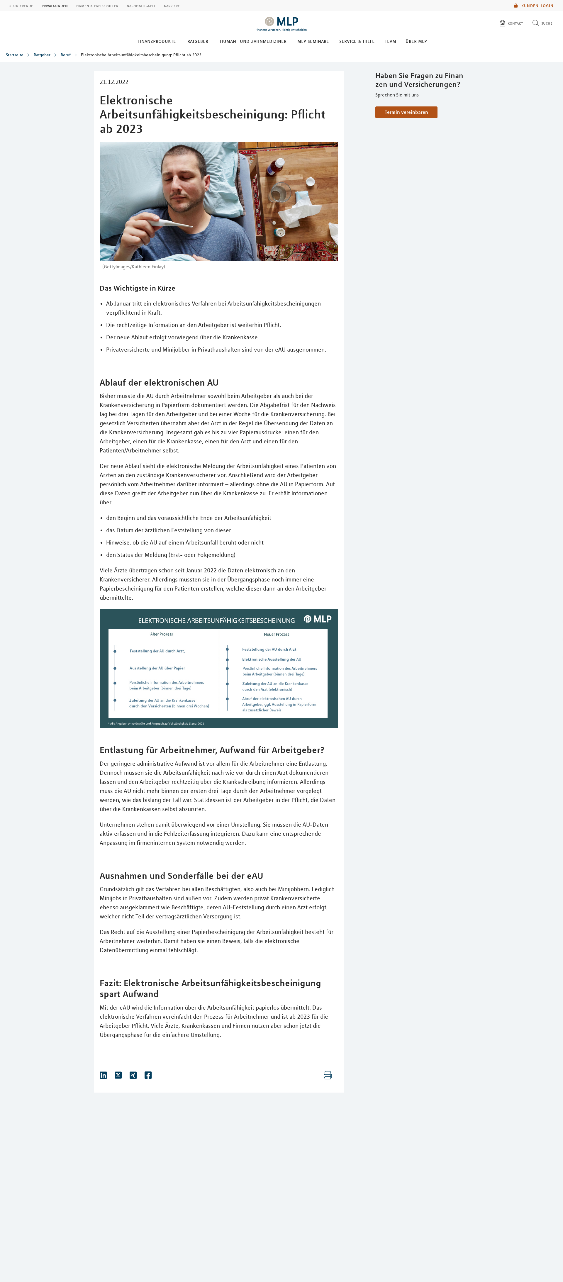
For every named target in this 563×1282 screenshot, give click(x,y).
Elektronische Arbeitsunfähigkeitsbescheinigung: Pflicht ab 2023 (141, 54)
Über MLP (416, 41)
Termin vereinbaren (406, 112)
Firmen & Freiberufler (97, 5)
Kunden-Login (537, 5)
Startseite (14, 54)
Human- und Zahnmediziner (253, 41)
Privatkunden (55, 5)
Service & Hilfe (357, 41)
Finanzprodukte (157, 41)
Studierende (21, 5)
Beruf (66, 54)
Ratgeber (197, 41)
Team (390, 41)
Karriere (172, 5)
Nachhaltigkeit (141, 5)
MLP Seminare (313, 41)
